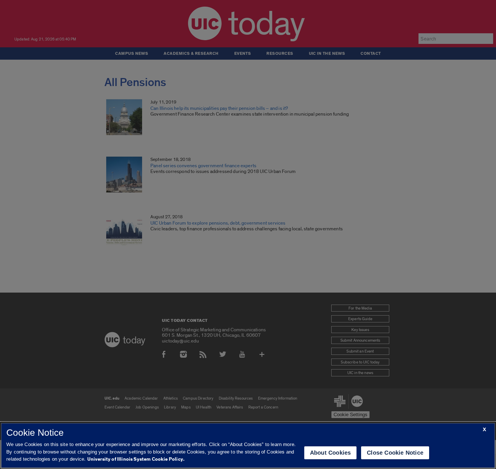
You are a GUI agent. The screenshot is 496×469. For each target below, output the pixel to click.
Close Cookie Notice (395, 452)
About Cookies (330, 452)
